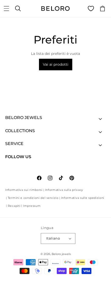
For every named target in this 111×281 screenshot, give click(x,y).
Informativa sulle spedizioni (83, 198)
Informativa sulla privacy (64, 190)
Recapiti (14, 206)
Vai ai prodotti (55, 64)
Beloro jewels (61, 254)
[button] (6, 8)
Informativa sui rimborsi (24, 190)
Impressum (32, 206)
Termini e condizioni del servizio (33, 198)
